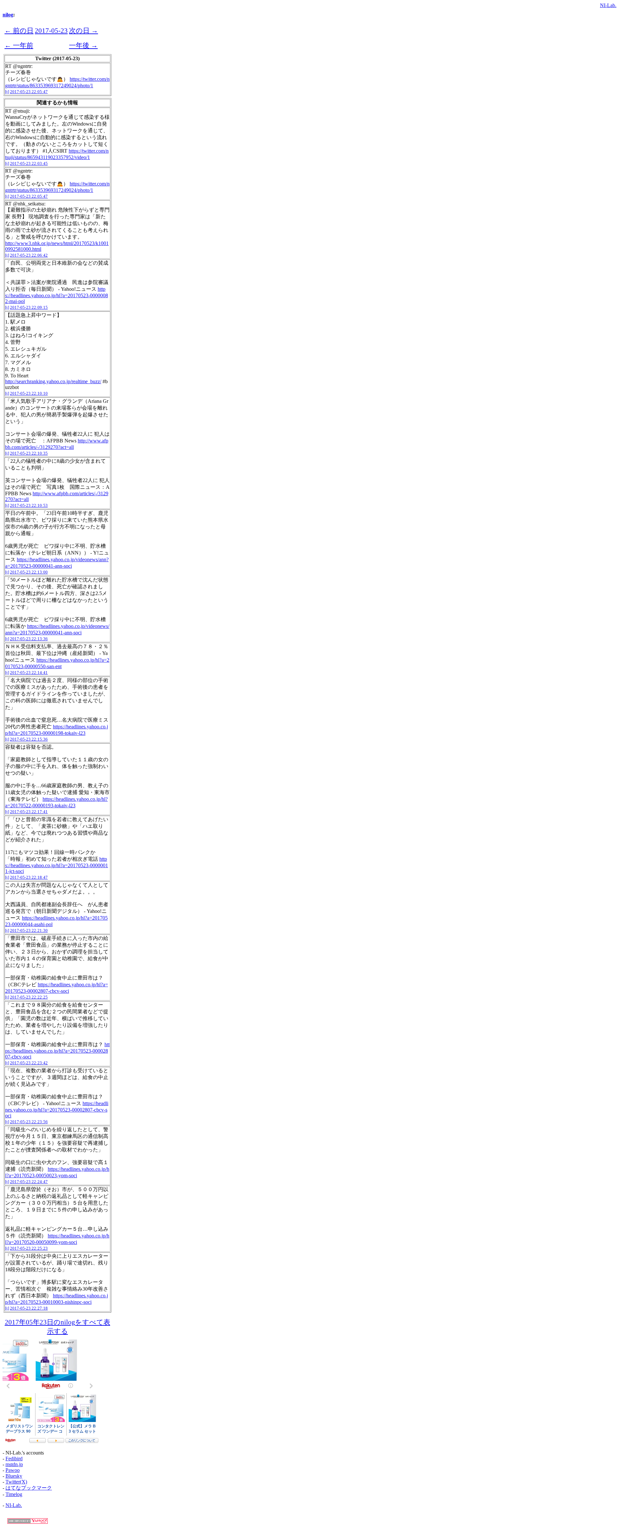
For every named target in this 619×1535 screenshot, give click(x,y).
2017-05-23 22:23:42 (29, 1062)
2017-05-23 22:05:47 (29, 91)
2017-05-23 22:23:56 (29, 1121)
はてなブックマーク (28, 1488)
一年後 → (83, 45)
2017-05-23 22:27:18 (29, 1308)
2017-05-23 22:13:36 (29, 638)
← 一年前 (19, 45)
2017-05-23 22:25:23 (29, 1248)
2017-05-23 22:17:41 (29, 811)
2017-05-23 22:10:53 (29, 505)
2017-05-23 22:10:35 (29, 453)
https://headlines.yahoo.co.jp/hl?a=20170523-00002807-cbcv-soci (57, 1050)
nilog (8, 14)
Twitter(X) (16, 1481)
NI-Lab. (608, 5)
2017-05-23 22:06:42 (29, 255)
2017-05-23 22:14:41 (29, 672)
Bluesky (13, 1476)
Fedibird (14, 1458)
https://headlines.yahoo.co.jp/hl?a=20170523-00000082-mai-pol (56, 295)
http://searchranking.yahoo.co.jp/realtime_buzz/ (53, 381)
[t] (7, 91)
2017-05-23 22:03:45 (29, 163)
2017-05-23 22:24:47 (29, 1181)
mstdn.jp (14, 1464)
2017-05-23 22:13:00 (29, 572)
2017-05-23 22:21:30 (29, 930)
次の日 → (83, 30)
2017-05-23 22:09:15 (29, 307)
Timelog (13, 1494)
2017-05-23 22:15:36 (29, 739)
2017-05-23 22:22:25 (29, 997)
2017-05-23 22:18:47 (29, 877)
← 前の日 (19, 30)
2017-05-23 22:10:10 (29, 393)
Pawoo (12, 1470)
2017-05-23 (51, 30)
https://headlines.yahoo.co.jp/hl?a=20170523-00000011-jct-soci (56, 865)
